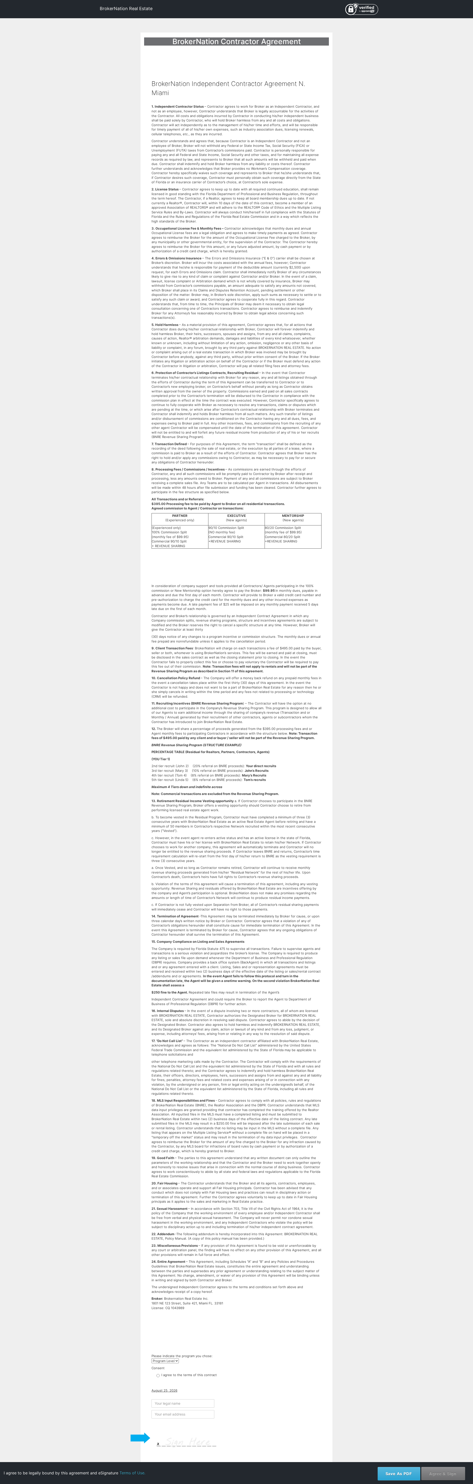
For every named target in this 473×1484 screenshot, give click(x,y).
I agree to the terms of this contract (189, 1375)
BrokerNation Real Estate (126, 8)
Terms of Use (428, 1451)
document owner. (415, 1465)
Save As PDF (399, 1473)
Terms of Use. (132, 1472)
